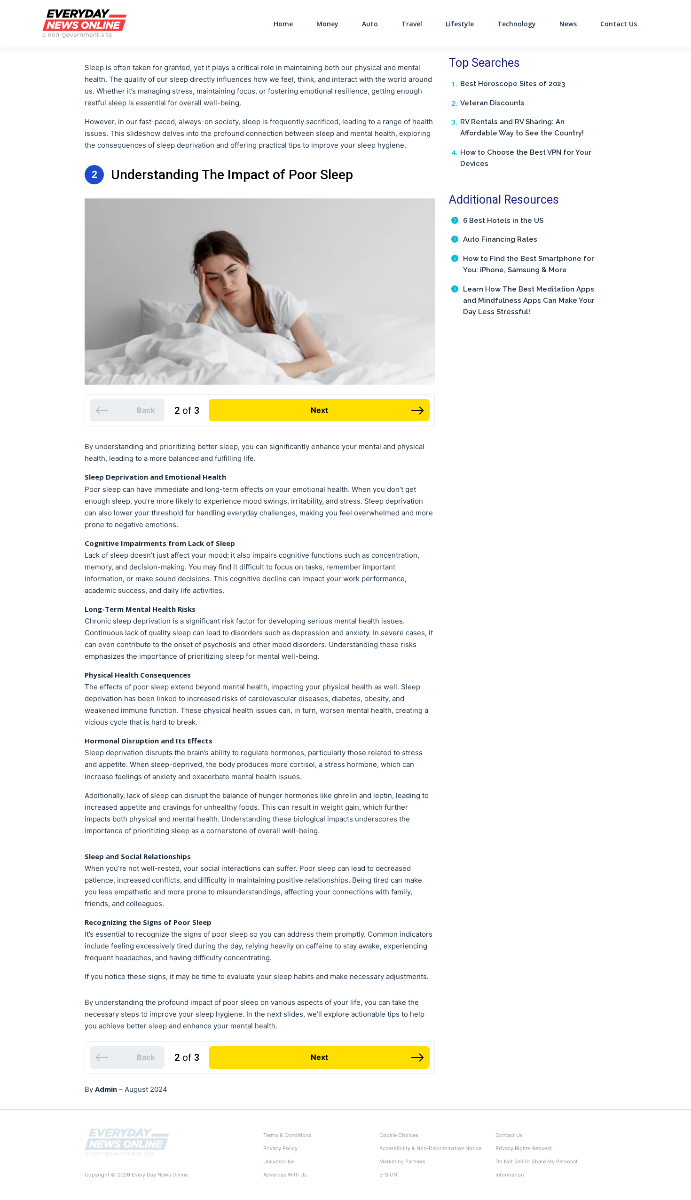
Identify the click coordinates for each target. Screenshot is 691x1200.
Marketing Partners (402, 1161)
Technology (516, 23)
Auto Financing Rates (500, 239)
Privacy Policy (280, 1148)
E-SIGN (388, 1174)
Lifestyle (460, 23)
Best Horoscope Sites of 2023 (512, 83)
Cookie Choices (398, 1135)
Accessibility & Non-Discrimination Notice (430, 1148)
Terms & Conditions (287, 1135)
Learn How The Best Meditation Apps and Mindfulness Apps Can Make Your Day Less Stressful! (529, 300)
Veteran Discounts (492, 103)
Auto (370, 23)
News (568, 23)
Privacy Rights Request (523, 1148)
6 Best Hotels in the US (503, 220)
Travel (411, 23)
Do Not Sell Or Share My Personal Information (536, 1168)
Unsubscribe (278, 1161)
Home (283, 23)
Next (319, 410)
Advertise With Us (285, 1174)
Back (146, 410)
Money (327, 23)
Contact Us (618, 23)
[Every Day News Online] (127, 1142)
